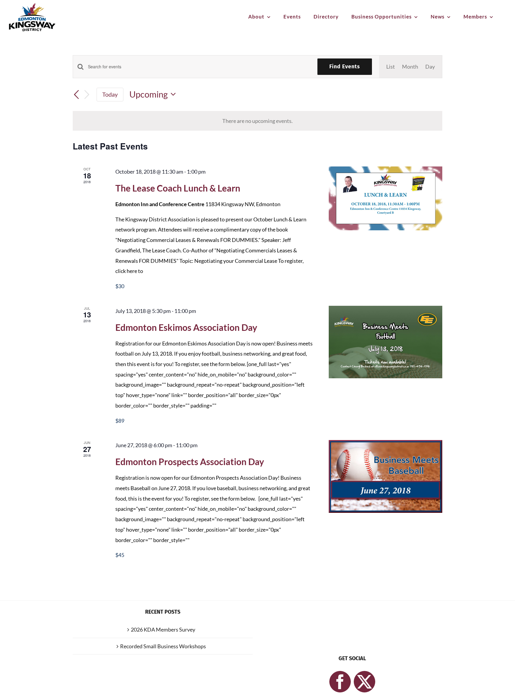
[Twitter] (364, 681)
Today (110, 94)
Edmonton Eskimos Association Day (186, 327)
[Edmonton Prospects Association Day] (385, 476)
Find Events (344, 66)
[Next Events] (87, 94)
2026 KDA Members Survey (163, 629)
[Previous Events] (76, 94)
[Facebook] (340, 681)
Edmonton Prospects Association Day (189, 461)
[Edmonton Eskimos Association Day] (385, 342)
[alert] (257, 121)
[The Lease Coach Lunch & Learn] (385, 198)
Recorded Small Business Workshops (163, 646)
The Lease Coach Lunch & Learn (177, 188)
